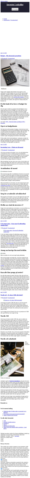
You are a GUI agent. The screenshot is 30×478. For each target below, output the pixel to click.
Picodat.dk (4, 58)
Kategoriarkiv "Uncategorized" (10, 20)
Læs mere (17, 436)
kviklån (2, 265)
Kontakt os (6, 423)
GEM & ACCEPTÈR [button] (6, 476)
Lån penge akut (9, 243)
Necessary (4, 459)
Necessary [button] (3, 458)
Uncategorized (11, 58)
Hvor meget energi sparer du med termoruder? (14, 414)
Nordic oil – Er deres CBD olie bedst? (12, 295)
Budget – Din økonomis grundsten (11, 56)
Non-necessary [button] (4, 467)
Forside (5, 18)
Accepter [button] (8, 436)
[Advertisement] (15, 37)
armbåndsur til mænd (5, 185)
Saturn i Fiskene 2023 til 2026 (10, 415)
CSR (4, 420)
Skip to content (4, 1)
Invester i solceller (15, 4)
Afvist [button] (12, 436)
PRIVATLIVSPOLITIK (9, 426)
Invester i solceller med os (9, 422)
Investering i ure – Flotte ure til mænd (12, 147)
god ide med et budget (19, 97)
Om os (5, 424)
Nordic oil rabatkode (14, 381)
